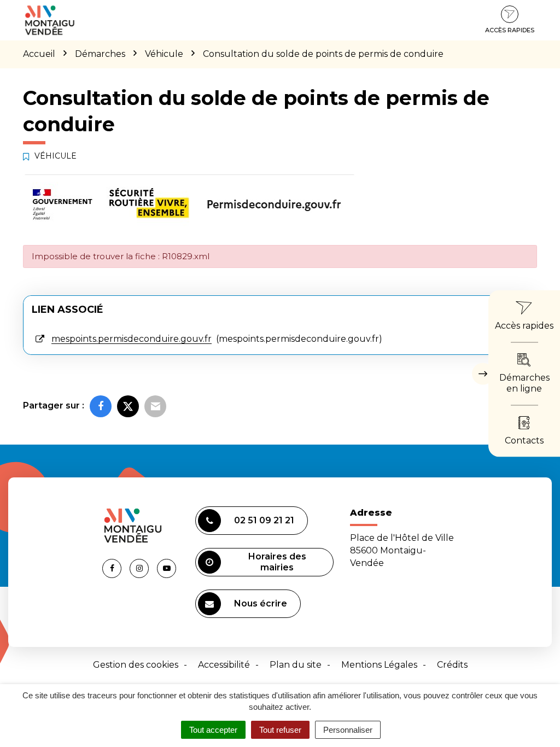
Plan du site (296, 665)
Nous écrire (260, 603)
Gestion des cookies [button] (135, 665)
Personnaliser (347, 729)
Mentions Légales (379, 665)
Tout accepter (213, 729)
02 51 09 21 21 (264, 520)
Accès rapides (509, 30)
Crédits (452, 665)
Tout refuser (280, 729)
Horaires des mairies (277, 562)
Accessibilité (224, 665)
